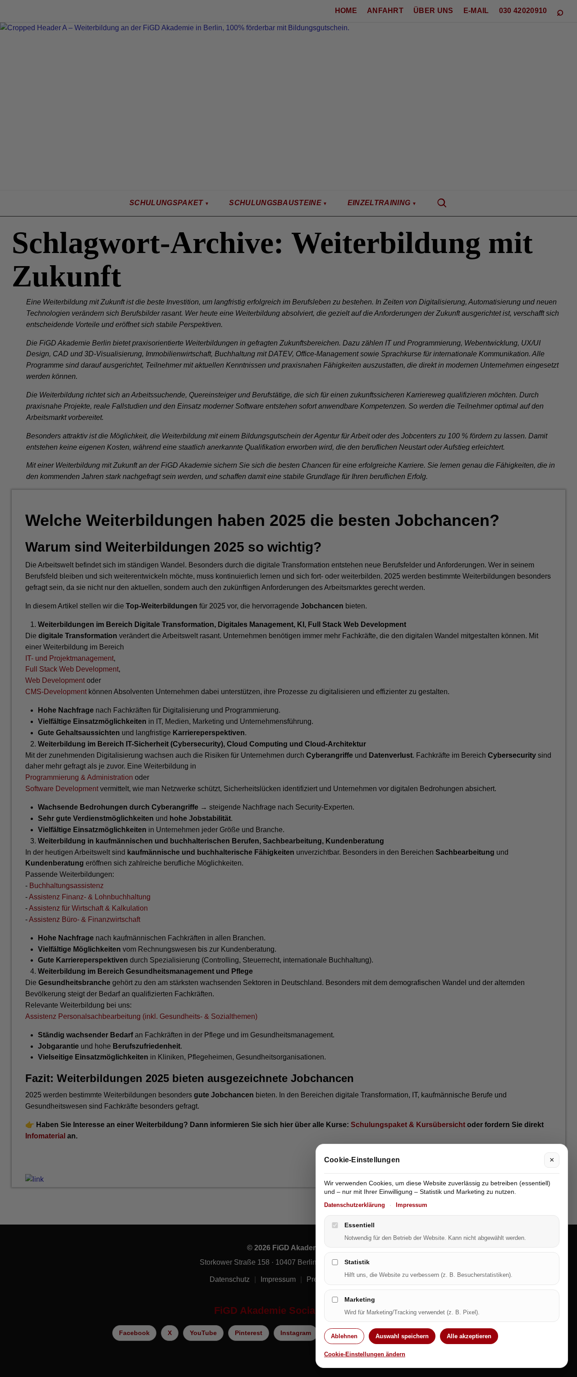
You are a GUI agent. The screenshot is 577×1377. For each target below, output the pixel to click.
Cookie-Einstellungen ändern (364, 1354)
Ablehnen (344, 1336)
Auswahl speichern (402, 1336)
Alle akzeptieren (469, 1336)
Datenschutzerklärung (354, 1205)
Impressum (411, 1205)
